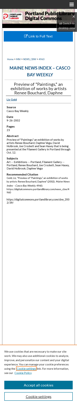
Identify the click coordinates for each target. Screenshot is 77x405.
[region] (38, 375)
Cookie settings (26, 368)
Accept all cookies (38, 385)
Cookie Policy (23, 373)
